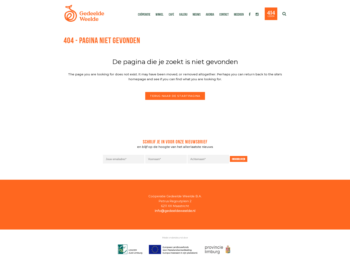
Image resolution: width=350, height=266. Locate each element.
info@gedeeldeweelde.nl (175, 211)
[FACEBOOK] (249, 14)
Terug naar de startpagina (175, 95)
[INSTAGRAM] (257, 14)
